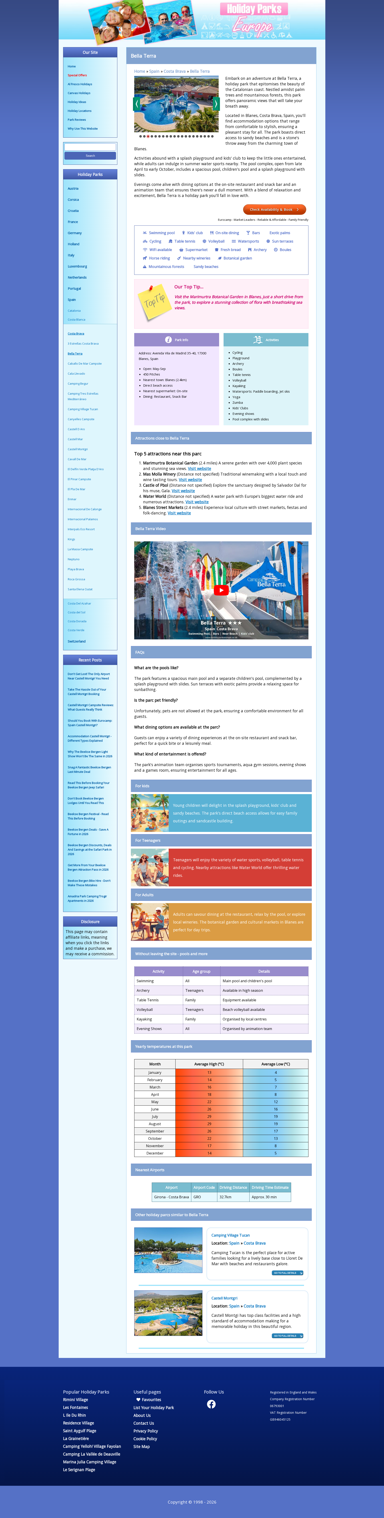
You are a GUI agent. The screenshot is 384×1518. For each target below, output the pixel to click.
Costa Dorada (77, 621)
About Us (142, 1415)
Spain (72, 299)
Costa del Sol (76, 612)
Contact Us (144, 1423)
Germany (75, 233)
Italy (71, 255)
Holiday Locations (80, 111)
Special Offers (77, 75)
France (73, 221)
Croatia (73, 210)
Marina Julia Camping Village (89, 1461)
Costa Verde (76, 630)
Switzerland (77, 641)
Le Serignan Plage (79, 1469)
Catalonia (74, 311)
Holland (73, 244)
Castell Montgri (224, 1298)
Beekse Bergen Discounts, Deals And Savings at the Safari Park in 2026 (90, 849)
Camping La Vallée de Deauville (91, 1454)
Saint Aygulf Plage (79, 1430)
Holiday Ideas (77, 102)
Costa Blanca (76, 319)
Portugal (74, 288)
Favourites (151, 1399)
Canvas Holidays (79, 93)
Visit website (199, 468)
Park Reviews (77, 120)
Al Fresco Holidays (80, 84)
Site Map (142, 1446)
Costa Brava (175, 71)
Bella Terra (200, 71)
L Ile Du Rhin (74, 1415)
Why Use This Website (83, 128)
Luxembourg (77, 266)
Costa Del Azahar (79, 603)
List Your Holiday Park (154, 1407)
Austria (73, 188)
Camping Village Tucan (231, 1235)
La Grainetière (76, 1438)
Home (72, 66)
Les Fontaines (75, 1407)
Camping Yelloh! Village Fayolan (92, 1446)
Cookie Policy (145, 1438)
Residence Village (78, 1423)
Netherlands (77, 277)
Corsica (73, 199)
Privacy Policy (146, 1431)
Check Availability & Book (272, 209)
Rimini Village (75, 1399)
